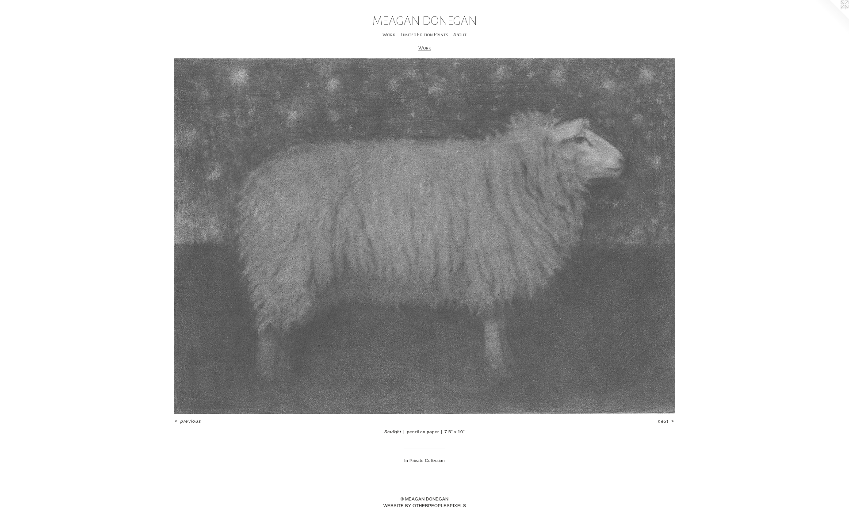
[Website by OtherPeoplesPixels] (831, 17)
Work (388, 34)
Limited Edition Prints (424, 34)
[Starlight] (425, 236)
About (460, 34)
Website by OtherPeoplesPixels (424, 505)
